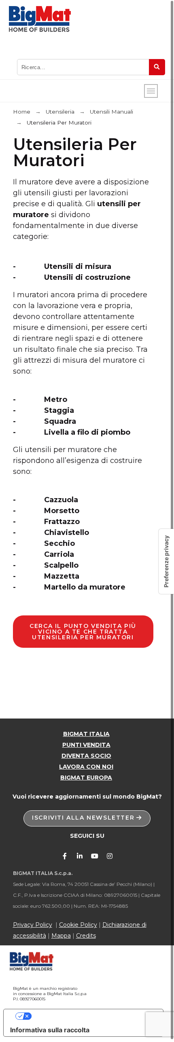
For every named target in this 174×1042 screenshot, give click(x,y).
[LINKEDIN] (79, 856)
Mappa (61, 935)
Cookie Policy (78, 924)
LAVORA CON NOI (86, 766)
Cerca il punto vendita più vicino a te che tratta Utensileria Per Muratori (83, 631)
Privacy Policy (32, 924)
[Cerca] (157, 67)
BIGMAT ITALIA (86, 734)
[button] (87, 818)
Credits (86, 935)
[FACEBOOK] (64, 856)
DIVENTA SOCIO (86, 755)
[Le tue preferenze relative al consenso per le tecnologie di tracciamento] (166, 561)
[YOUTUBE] (94, 856)
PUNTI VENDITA (86, 744)
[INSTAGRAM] (109, 856)
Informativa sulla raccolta (49, 1030)
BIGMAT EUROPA (86, 777)
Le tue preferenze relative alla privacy (91, 1016)
